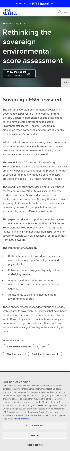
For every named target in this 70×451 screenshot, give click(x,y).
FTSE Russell (41, 3)
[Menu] (66, 12)
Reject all (35, 435)
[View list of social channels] (65, 82)
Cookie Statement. (21, 418)
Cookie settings (35, 444)
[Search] (59, 12)
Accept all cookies (35, 425)
